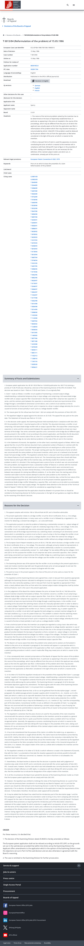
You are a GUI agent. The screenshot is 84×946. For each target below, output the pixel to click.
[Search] (68, 5)
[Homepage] (4, 35)
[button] (42, 378)
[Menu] (73, 5)
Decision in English (41, 81)
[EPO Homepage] (13, 5)
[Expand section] (79, 865)
